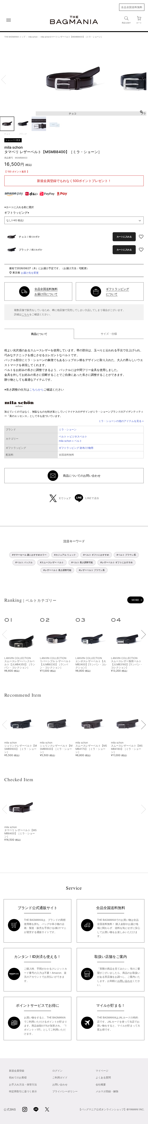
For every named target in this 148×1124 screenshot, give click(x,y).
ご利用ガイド (60, 1077)
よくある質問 (103, 1077)
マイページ (102, 1070)
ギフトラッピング (17, 212)
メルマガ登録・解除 (107, 1091)
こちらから (36, 389)
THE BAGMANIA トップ (14, 37)
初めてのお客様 (18, 1077)
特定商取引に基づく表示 (23, 1091)
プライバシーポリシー (65, 1091)
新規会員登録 (16, 1070)
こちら (25, 314)
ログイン (57, 1070)
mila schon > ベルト (70, 440)
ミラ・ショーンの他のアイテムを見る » (121, 420)
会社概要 (101, 1084)
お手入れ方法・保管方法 (23, 1084)
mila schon (33, 37)
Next (141, 79)
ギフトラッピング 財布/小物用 (76, 447)
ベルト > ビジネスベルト (73, 436)
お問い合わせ (124, 980)
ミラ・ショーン (68, 429)
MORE (135, 600)
